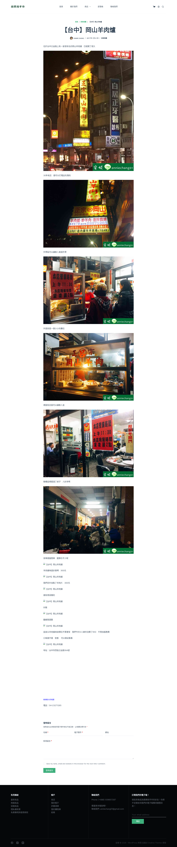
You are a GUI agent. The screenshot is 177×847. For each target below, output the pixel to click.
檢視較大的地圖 (48, 699)
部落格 (100, 6)
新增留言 (47, 741)
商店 (86, 6)
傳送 (138, 821)
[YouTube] (23, 843)
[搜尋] (163, 7)
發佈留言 (49, 770)
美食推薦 (104, 38)
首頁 (61, 6)
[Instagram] (17, 843)
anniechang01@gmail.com (112, 809)
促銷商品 (15, 806)
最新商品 (15, 799)
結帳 (53, 812)
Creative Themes (154, 843)
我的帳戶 (55, 803)
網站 (107, 732)
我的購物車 (56, 809)
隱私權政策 (15, 809)
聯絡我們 (114, 6)
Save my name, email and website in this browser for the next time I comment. (76, 764)
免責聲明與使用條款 (19, 812)
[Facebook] (12, 843)
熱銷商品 (15, 803)
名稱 (45, 732)
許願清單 (55, 806)
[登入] (159, 7)
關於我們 (73, 6)
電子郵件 (78, 732)
